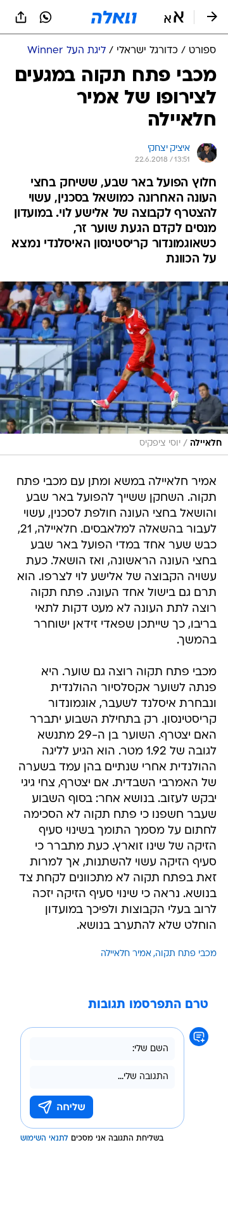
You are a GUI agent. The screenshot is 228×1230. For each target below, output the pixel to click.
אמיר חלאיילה (126, 954)
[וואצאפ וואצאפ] (45, 17)
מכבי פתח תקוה (186, 954)
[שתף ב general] (21, 17)
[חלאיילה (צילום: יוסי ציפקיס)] (114, 368)
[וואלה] (114, 17)
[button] (174, 17)
